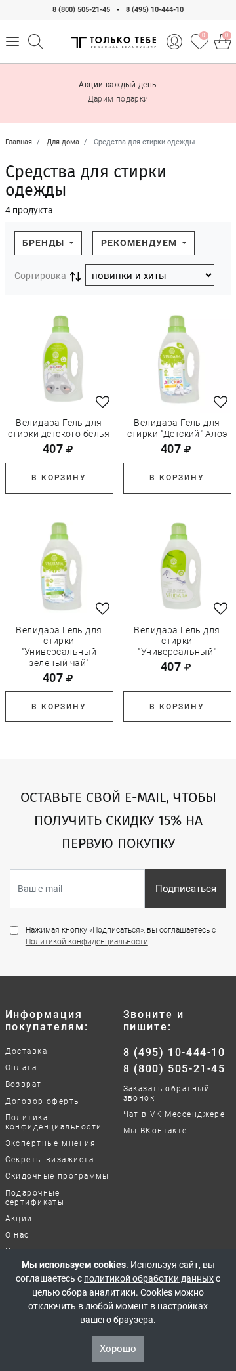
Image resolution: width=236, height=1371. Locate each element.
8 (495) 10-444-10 (155, 9)
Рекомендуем (140, 243)
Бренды (44, 243)
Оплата (21, 1067)
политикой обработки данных (149, 1278)
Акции (19, 1218)
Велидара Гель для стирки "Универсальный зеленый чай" (59, 646)
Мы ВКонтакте (155, 1130)
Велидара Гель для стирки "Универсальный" (177, 641)
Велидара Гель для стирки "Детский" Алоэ (177, 428)
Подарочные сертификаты (35, 1198)
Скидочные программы (57, 1176)
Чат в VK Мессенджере (174, 1114)
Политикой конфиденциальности (87, 941)
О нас (17, 1235)
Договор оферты (43, 1101)
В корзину (58, 477)
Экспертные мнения (50, 1143)
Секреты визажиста (49, 1159)
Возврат (23, 1084)
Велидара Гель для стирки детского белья (59, 428)
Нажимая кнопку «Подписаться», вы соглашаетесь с (121, 935)
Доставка (26, 1051)
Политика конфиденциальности (53, 1122)
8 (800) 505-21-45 (81, 9)
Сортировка (40, 275)
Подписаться (185, 889)
